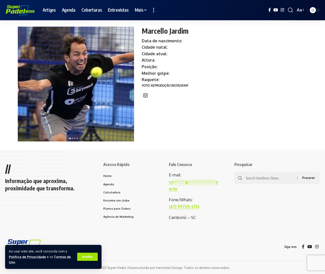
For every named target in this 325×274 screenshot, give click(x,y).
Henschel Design (169, 268)
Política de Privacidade (27, 257)
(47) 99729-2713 (184, 206)
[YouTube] (275, 10)
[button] (87, 257)
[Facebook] (269, 10)
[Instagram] (282, 10)
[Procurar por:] (269, 178)
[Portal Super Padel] (20, 10)
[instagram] (145, 95)
